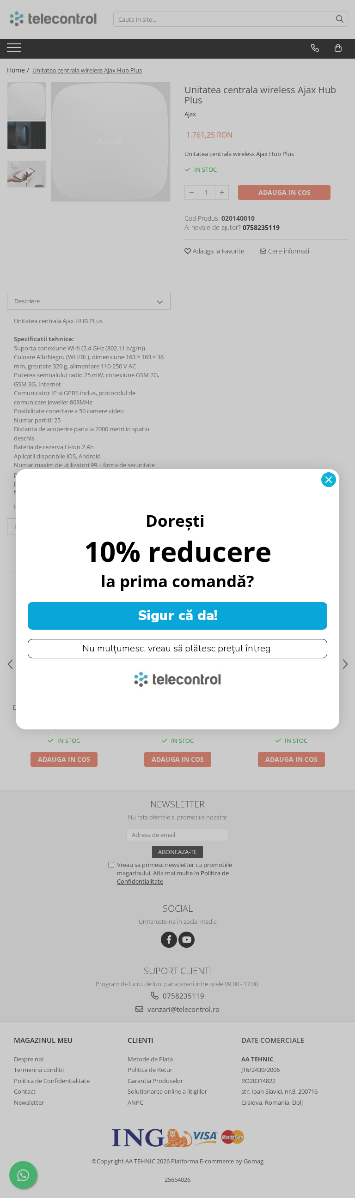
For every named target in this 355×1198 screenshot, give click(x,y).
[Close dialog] (329, 480)
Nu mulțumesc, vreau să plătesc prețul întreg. (177, 648)
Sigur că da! (178, 615)
